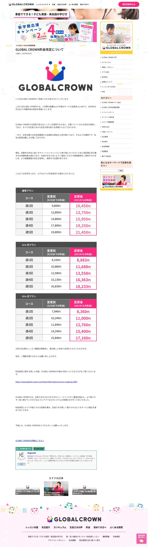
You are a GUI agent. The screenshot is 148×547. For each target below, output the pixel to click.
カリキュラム (106, 62)
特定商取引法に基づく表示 (89, 540)
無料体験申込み (128, 4)
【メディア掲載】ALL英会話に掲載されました (84, 492)
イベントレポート (108, 112)
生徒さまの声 (62, 4)
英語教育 (105, 151)
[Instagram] (24, 465)
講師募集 (106, 536)
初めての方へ (84, 4)
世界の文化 (105, 127)
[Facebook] (21, 465)
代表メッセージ (107, 132)
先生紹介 (105, 77)
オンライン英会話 (108, 117)
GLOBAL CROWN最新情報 (25, 45)
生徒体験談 (105, 146)
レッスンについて (43, 4)
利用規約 (116, 536)
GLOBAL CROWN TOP (109, 57)
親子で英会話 (106, 156)
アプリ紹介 (105, 72)
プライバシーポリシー (56, 540)
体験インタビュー (108, 67)
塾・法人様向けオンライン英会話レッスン (82, 536)
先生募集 (105, 137)
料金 (53, 4)
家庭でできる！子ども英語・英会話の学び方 (41, 14)
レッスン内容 (31, 527)
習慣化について (107, 82)
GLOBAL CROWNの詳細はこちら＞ (29, 440)
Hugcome (31, 453)
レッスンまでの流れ (108, 87)
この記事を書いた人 (25, 449)
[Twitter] (18, 465)
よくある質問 (73, 4)
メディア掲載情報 (108, 122)
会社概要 (72, 540)
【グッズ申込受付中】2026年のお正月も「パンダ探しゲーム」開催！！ (27, 491)
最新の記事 (39, 449)
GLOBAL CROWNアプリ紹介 (111, 102)
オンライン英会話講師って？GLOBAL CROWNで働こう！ (54, 494)
